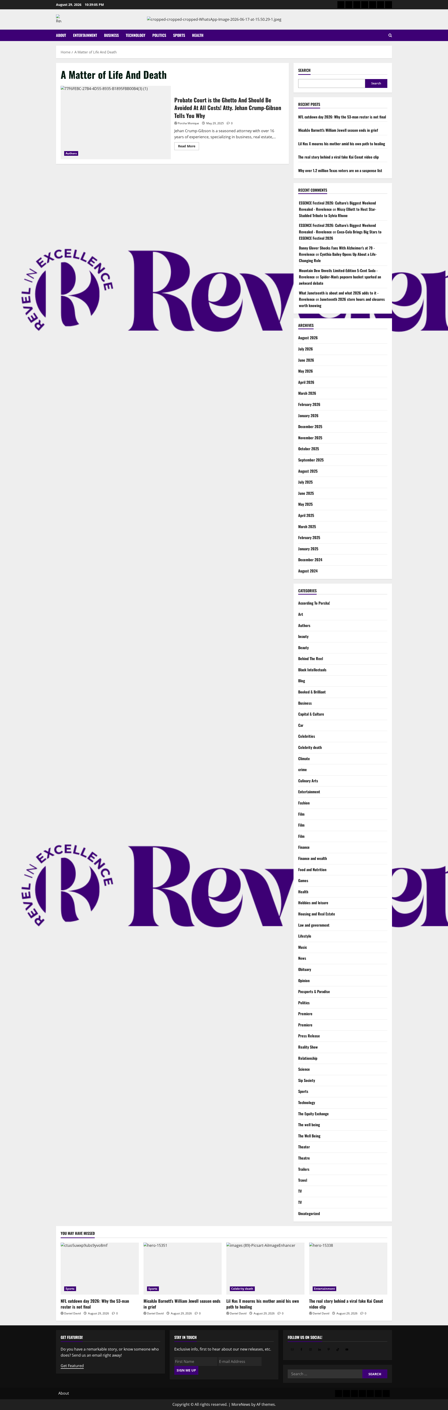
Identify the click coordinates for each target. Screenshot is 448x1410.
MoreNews (240, 1404)
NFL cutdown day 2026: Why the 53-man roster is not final (342, 117)
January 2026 (308, 415)
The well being (309, 1124)
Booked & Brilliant (312, 692)
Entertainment (85, 35)
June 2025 (306, 493)
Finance (304, 847)
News (302, 958)
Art (300, 614)
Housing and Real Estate (316, 914)
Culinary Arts (308, 780)
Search (304, 70)
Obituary (304, 969)
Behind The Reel (310, 658)
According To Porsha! (314, 603)
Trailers (303, 1169)
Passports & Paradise (314, 991)
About (61, 35)
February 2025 (309, 537)
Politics (159, 35)
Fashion (304, 803)
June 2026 (306, 360)
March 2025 (307, 526)
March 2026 (307, 393)
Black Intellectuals (312, 669)
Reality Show (308, 1047)
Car (300, 725)
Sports (179, 35)
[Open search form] (390, 35)
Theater (304, 1147)
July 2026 (305, 349)
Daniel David (72, 1313)
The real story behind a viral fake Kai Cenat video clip (338, 157)
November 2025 (310, 437)
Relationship (307, 1058)
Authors (71, 153)
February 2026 (309, 404)
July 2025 (305, 482)
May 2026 (305, 371)
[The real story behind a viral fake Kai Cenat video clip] (348, 1269)
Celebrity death (310, 747)
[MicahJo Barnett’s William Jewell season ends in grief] (183, 1269)
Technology (135, 35)
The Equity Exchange (313, 1113)
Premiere (305, 1013)
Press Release (309, 1036)
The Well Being (309, 1135)
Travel (302, 1180)
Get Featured (72, 1365)
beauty (303, 636)
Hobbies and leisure (313, 902)
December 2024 (310, 559)
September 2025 (311, 460)
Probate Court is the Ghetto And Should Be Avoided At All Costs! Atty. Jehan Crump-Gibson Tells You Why (116, 122)
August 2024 (308, 571)
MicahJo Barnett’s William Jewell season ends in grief (338, 130)
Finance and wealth (312, 858)
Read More (188, 147)
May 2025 (305, 504)
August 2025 (308, 471)
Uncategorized (309, 1213)
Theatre (304, 1158)
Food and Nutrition (312, 869)
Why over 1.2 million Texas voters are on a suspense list (340, 170)
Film (301, 814)
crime (302, 769)
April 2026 (306, 382)
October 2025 (308, 448)
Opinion (304, 980)
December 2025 (310, 426)
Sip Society (306, 1080)
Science (304, 1069)
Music (302, 947)
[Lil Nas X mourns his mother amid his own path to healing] (265, 1269)
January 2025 (308, 548)
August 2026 (308, 337)
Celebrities (306, 736)
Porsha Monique (188, 123)
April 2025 (306, 515)
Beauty (303, 647)
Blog (301, 680)
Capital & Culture (311, 714)
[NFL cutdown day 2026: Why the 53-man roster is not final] (100, 1269)
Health (197, 35)
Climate (304, 758)
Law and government (313, 925)
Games (303, 880)
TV (300, 1191)
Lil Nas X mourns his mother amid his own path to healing (341, 143)
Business (111, 35)
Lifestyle (304, 936)
